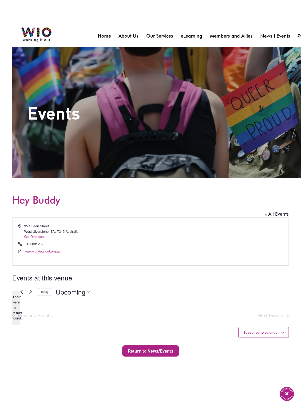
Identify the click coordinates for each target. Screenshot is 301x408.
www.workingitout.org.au (42, 251)
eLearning (191, 36)
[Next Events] (30, 292)
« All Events (277, 214)
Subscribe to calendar (261, 332)
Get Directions (34, 236)
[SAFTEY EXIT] (287, 394)
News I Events (275, 36)
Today (44, 292)
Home (104, 36)
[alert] (16, 308)
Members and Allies (231, 36)
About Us (129, 36)
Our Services (159, 36)
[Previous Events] (21, 292)
